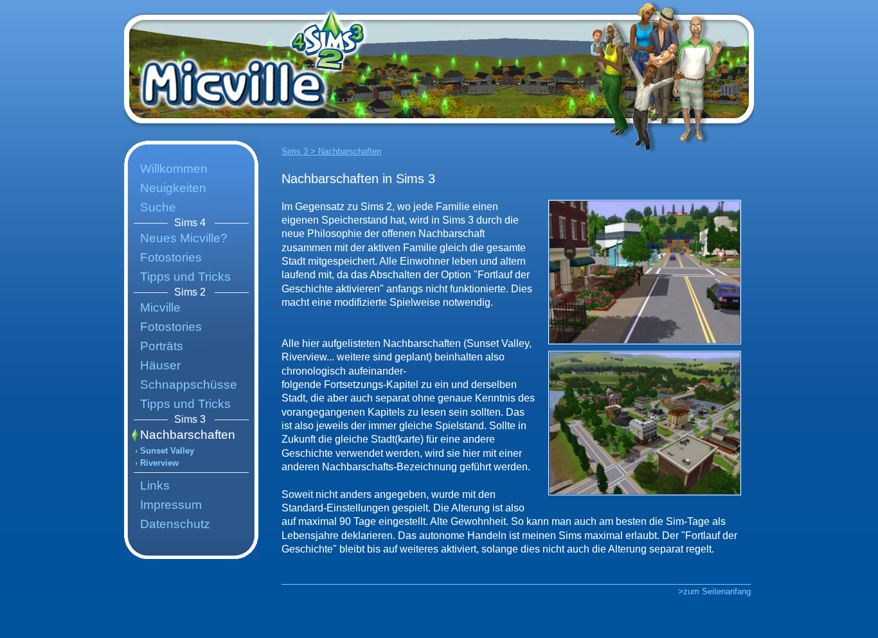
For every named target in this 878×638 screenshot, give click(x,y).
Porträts (161, 346)
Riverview (159, 463)
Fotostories (171, 257)
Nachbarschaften (187, 434)
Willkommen (174, 168)
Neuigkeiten (173, 188)
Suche (158, 207)
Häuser (160, 365)
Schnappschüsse (188, 384)
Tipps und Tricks (185, 276)
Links (155, 485)
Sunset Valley (167, 451)
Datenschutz (175, 524)
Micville (160, 307)
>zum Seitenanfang (714, 591)
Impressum (171, 504)
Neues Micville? (184, 238)
